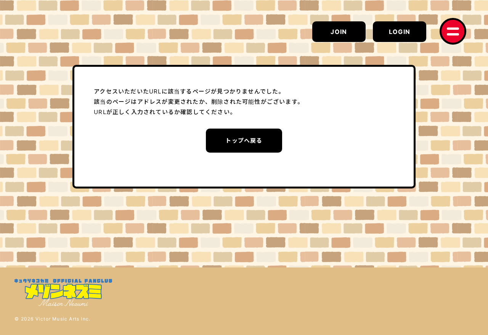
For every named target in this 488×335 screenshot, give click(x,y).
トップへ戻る (243, 140)
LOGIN (399, 31)
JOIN (339, 31)
